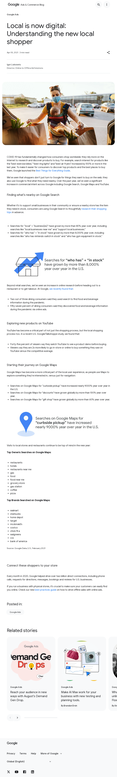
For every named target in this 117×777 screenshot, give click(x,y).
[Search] (98, 4)
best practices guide (45, 589)
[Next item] (17, 717)
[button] (108, 52)
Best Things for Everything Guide (53, 170)
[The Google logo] (12, 743)
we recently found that (61, 289)
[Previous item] (10, 717)
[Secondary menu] (106, 4)
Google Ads (15, 612)
